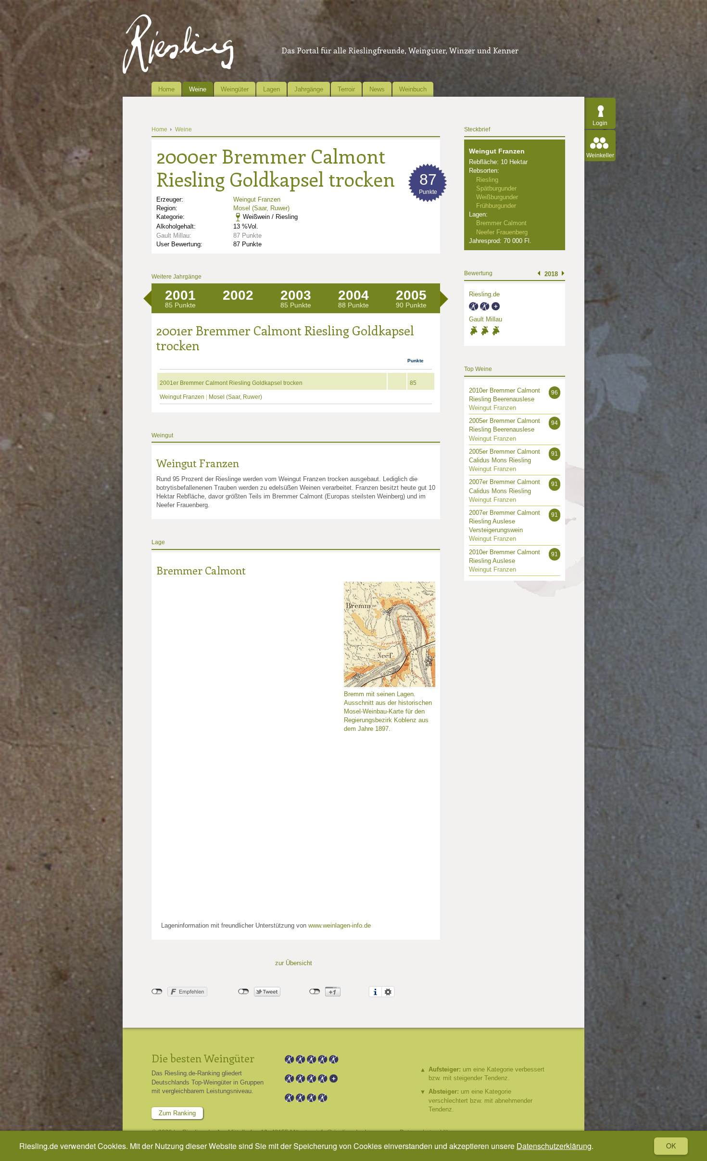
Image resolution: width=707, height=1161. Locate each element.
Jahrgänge (308, 89)
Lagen (271, 89)
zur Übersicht (293, 963)
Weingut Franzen (256, 199)
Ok (671, 1145)
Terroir (346, 89)
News (377, 89)
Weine (197, 89)
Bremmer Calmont (201, 570)
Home (166, 89)
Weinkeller (600, 155)
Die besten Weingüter (203, 1058)
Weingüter (235, 89)
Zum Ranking (177, 1113)
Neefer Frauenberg (502, 232)
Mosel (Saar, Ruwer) (261, 208)
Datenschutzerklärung (554, 1145)
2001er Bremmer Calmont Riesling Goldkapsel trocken (231, 383)
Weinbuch (413, 89)
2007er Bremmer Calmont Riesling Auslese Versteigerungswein (504, 521)
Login (600, 123)
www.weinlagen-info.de (339, 925)
